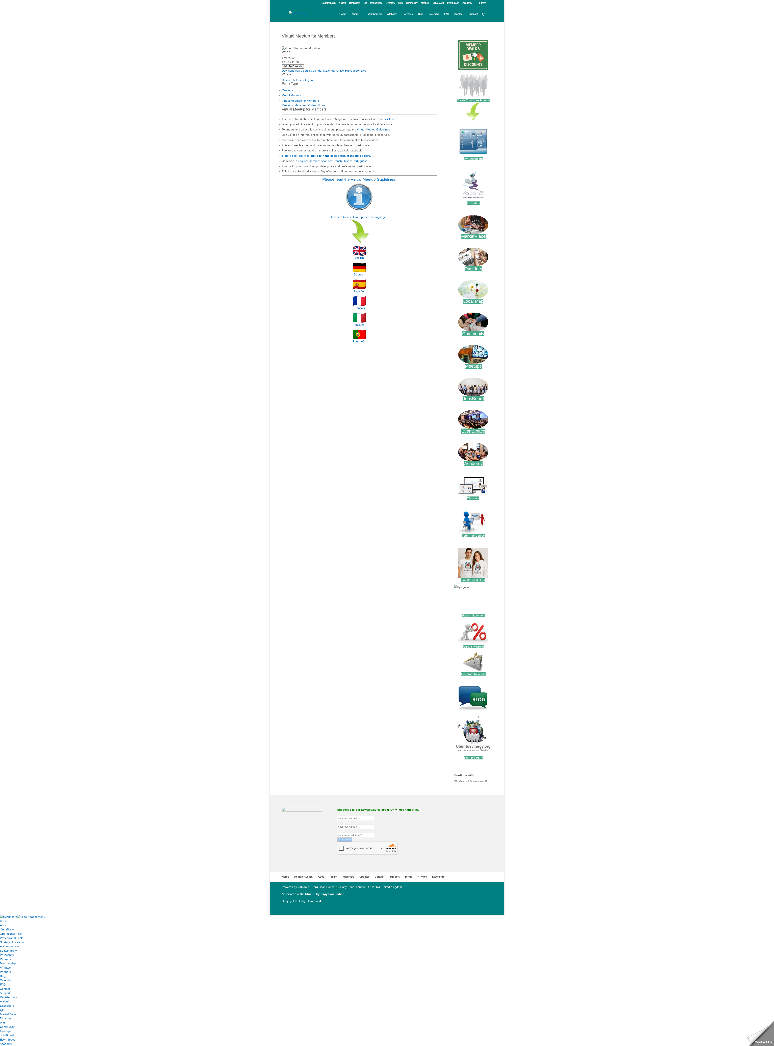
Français (359, 308)
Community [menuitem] (7, 1026)
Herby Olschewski (310, 901)
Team (334, 876)
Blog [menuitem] (3, 976)
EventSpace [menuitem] (7, 1039)
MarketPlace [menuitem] (8, 1014)
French (337, 161)
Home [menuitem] (4, 921)
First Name (344, 814)
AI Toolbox (473, 203)
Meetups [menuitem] (5, 1031)
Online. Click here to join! (298, 80)
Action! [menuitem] (4, 1001)
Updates (364, 876)
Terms (408, 876)
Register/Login (328, 3)
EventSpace (453, 3)
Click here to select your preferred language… (359, 217)
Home (342, 14)
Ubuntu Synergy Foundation (324, 894)
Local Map (473, 301)
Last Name (344, 822)
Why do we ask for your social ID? (471, 781)
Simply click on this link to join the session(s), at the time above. (326, 155)
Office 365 (343, 70)
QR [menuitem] (2, 1010)
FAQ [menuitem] (3, 984)
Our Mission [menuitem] (7, 929)
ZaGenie (303, 887)
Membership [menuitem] (8, 963)
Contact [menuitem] (5, 988)
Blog (420, 14)
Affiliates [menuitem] (5, 967)
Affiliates (392, 14)
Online (312, 105)
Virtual (322, 105)
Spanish (326, 161)
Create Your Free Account (473, 100)
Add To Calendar (293, 66)
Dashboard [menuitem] (7, 1005)
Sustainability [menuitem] (8, 950)
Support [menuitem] (5, 993)
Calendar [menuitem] (6, 980)
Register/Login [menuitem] (9, 997)
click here (391, 119)
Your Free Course (473, 535)
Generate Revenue (473, 674)
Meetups (425, 3)
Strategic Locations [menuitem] (12, 942)
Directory (390, 3)
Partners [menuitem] (5, 959)
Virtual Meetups (292, 95)
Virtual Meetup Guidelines (373, 129)
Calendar (434, 14)
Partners (408, 14)
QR (365, 3)
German (314, 161)
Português (359, 341)
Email (340, 830)
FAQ (446, 14)
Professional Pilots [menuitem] (11, 938)
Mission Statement (473, 615)
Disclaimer (438, 876)
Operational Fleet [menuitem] (11, 933)
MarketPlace (376, 3)
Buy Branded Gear (473, 580)
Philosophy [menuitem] (7, 954)
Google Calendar (311, 70)
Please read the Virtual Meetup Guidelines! (359, 179)
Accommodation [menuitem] (10, 946)
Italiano (359, 324)
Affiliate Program (473, 646)
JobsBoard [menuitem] (7, 1035)
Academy (467, 3)
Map (400, 3)
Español (359, 291)
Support (473, 14)
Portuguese (360, 161)
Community (411, 3)
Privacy (422, 876)
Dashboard (354, 3)
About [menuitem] (3, 925)
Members (300, 105)
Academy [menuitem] (6, 1043)
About (355, 14)
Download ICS (291, 70)
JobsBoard (438, 3)
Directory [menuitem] (5, 1018)
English (302, 161)
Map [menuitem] (3, 1022)
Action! (342, 3)
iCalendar (329, 70)
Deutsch (359, 274)
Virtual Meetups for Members (300, 100)
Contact (458, 14)
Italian (347, 161)
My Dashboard (473, 158)
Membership (375, 14)
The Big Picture (473, 757)
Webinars (473, 498)
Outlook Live (358, 70)
